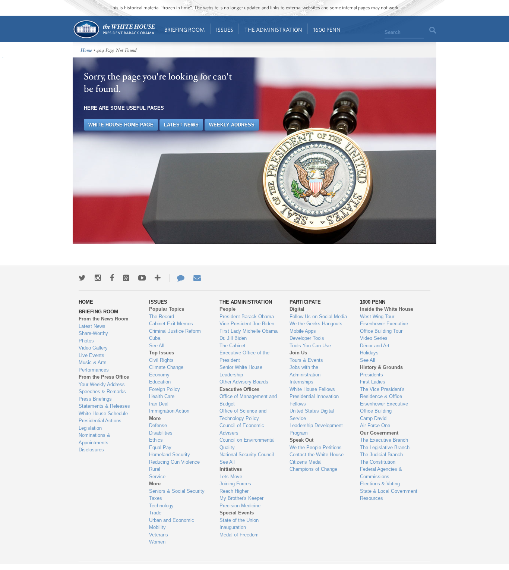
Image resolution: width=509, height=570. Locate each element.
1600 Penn (327, 29)
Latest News (181, 125)
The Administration (273, 29)
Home (114, 29)
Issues (224, 29)
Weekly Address (232, 125)
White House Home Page (121, 125)
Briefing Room (184, 29)
